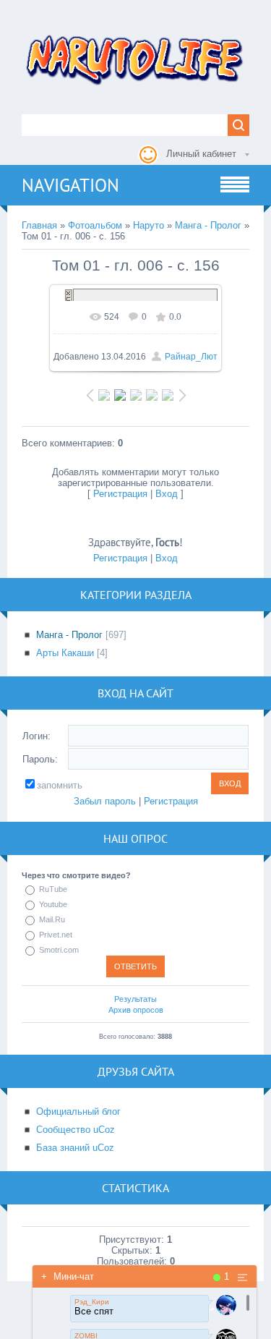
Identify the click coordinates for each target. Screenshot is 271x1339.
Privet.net (55, 934)
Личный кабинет (201, 153)
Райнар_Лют (191, 357)
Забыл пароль (105, 801)
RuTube (53, 889)
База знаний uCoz (75, 1147)
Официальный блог (78, 1111)
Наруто (148, 225)
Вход (166, 493)
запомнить (59, 785)
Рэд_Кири (91, 1302)
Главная (39, 225)
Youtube (53, 904)
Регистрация (120, 493)
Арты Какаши (65, 652)
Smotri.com (59, 949)
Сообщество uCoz (75, 1129)
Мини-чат (67, 1276)
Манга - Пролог (208, 225)
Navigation (70, 185)
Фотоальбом (95, 225)
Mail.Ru (52, 919)
